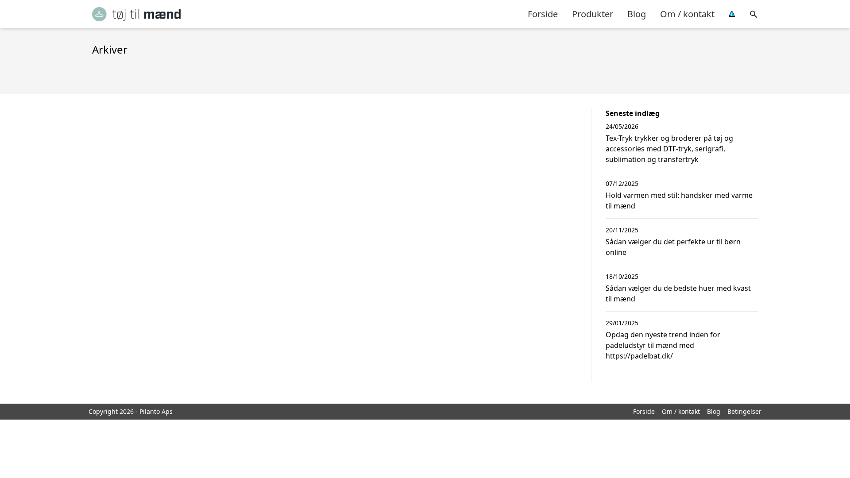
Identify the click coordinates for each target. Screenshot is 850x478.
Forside (543, 14)
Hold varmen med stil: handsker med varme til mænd (679, 200)
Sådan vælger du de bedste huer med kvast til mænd (678, 293)
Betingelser (744, 411)
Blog (636, 14)
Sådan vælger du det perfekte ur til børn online (673, 247)
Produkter (592, 14)
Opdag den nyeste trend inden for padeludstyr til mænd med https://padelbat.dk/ (663, 345)
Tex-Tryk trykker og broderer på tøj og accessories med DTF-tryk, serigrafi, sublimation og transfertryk (669, 148)
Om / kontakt (687, 14)
